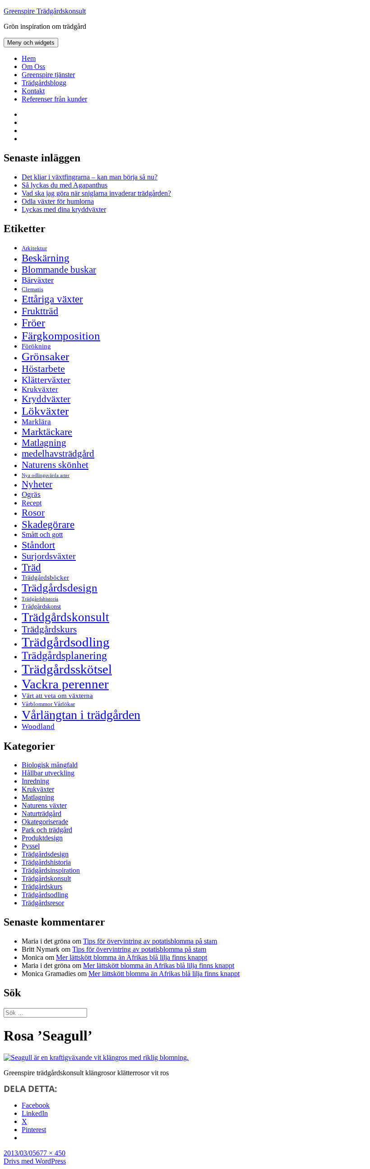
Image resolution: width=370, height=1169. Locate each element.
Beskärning (45, 258)
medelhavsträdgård (58, 453)
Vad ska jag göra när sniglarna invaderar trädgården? (96, 193)
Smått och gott (42, 535)
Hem (29, 58)
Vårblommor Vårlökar (48, 704)
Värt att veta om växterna (57, 695)
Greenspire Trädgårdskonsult (45, 11)
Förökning (36, 346)
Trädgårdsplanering (64, 655)
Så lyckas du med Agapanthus (64, 185)
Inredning (35, 781)
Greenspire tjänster (48, 74)
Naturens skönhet (55, 464)
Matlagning (44, 443)
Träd (31, 567)
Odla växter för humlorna (58, 201)
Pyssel (31, 846)
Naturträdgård (41, 813)
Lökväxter (45, 410)
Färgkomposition (61, 335)
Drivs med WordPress (35, 1161)
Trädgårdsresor (43, 903)
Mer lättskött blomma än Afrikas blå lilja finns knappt (131, 957)
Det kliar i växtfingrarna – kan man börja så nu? (89, 177)
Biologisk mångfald (50, 765)
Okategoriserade (45, 821)
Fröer (33, 323)
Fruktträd (40, 310)
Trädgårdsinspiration (51, 870)
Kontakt (33, 91)
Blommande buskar (59, 269)
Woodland (38, 726)
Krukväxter (40, 389)
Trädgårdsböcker (45, 577)
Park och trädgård (47, 830)
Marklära (36, 421)
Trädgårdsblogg (44, 83)
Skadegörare (48, 524)
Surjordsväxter (49, 556)
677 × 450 (50, 1153)
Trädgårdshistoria (40, 598)
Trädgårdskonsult (65, 617)
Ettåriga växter (52, 299)
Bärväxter (38, 279)
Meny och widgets (31, 42)
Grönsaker (45, 356)
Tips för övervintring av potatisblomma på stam (150, 941)
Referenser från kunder (54, 99)
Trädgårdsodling (66, 642)
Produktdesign (42, 838)
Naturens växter (44, 805)
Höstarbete (43, 368)
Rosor (33, 512)
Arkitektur (34, 248)
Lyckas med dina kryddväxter (64, 209)
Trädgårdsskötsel (67, 669)
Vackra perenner (65, 684)
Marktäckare (47, 431)
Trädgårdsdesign (59, 588)
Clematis (32, 289)
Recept (32, 503)
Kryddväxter (46, 399)
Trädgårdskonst (41, 606)
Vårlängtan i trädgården (81, 715)
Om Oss (33, 66)
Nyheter (37, 484)
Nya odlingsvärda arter (45, 475)
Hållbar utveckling (48, 773)
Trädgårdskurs (49, 629)
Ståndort (38, 544)
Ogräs (31, 494)
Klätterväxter (46, 380)
